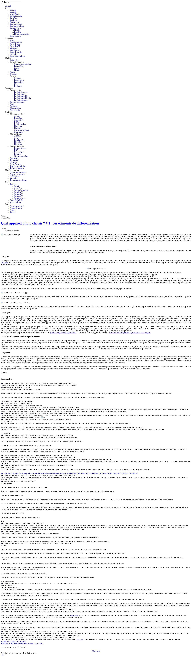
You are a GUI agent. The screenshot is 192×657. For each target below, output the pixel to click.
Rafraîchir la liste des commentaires (13, 641)
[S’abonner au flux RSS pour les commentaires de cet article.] (12, 379)
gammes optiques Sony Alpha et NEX (63, 333)
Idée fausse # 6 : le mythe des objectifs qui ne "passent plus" (130, 333)
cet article (79, 639)
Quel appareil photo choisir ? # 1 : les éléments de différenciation (50, 223)
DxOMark (4, 263)
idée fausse (74, 615)
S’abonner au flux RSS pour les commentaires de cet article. (22, 643)
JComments (96, 651)
